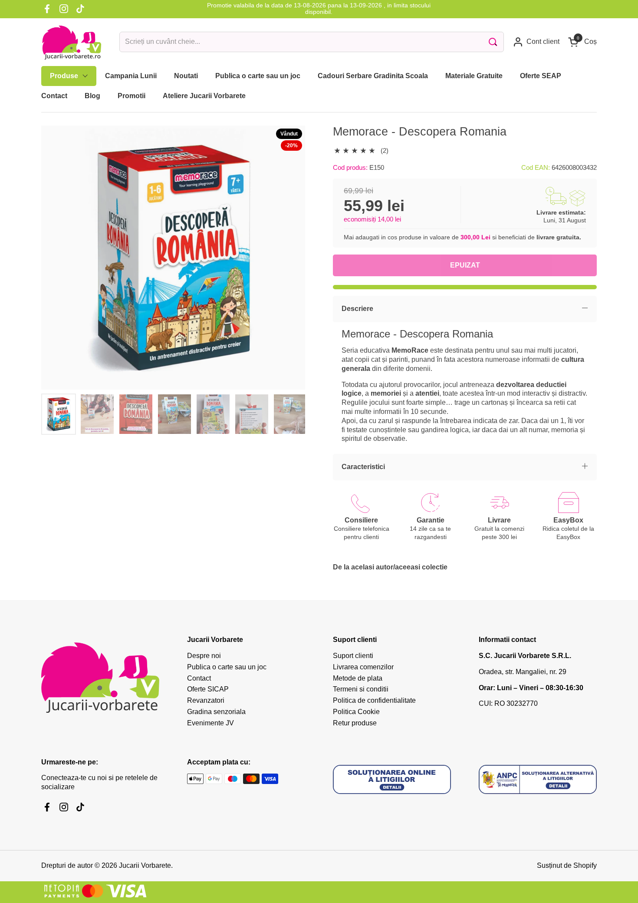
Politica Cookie (356, 711)
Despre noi (204, 655)
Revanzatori (205, 700)
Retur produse (355, 723)
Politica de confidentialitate (374, 700)
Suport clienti (353, 655)
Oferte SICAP (208, 689)
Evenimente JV (210, 723)
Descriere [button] (357, 308)
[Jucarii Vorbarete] (71, 42)
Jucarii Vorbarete (145, 865)
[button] (582, 41)
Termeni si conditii (360, 689)
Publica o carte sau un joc (226, 667)
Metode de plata (357, 678)
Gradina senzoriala (216, 711)
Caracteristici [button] (363, 466)
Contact (199, 678)
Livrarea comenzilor (363, 667)
